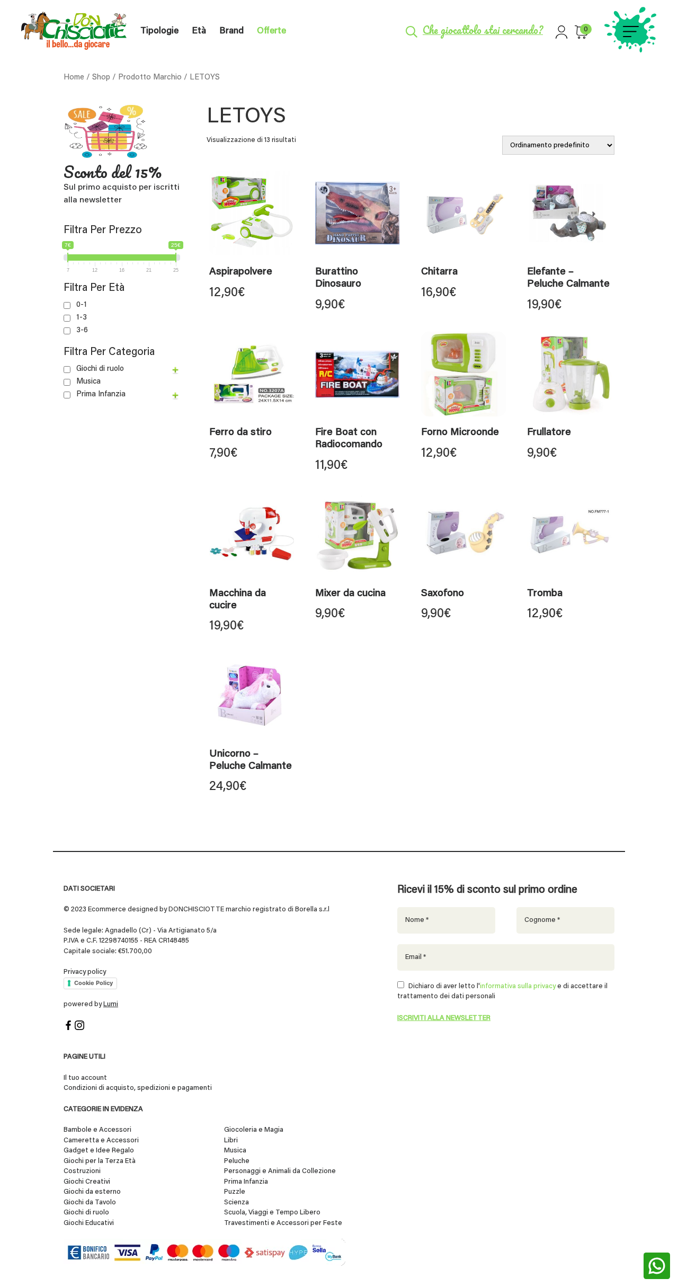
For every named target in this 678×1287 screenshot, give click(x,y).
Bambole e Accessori (97, 1129)
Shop (101, 78)
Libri (231, 1140)
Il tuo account (85, 1078)
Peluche (236, 1161)
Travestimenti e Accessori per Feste (283, 1223)
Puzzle (234, 1191)
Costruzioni (82, 1171)
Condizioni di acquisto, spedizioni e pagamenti (138, 1088)
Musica (88, 382)
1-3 (81, 318)
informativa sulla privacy (518, 986)
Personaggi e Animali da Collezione (280, 1171)
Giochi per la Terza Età (100, 1161)
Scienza (236, 1202)
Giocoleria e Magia (253, 1129)
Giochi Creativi (87, 1181)
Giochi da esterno (92, 1191)
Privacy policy (85, 972)
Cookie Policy (93, 983)
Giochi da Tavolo (90, 1202)
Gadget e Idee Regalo (99, 1150)
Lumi (110, 1004)
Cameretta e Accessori (101, 1140)
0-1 (81, 305)
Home (74, 78)
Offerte (271, 31)
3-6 (82, 330)
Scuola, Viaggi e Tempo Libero (272, 1212)
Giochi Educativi (89, 1223)
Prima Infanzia (101, 394)
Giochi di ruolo (100, 369)
